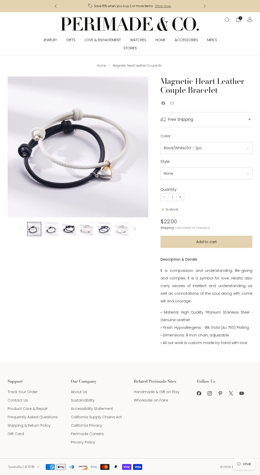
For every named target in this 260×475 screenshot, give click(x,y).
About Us (79, 391)
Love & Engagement (103, 39)
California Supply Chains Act (96, 417)
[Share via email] (172, 103)
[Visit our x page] (231, 393)
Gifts (70, 39)
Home (160, 39)
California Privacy (86, 425)
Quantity (168, 189)
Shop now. (163, 6)
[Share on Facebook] (163, 103)
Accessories (186, 39)
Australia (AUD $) (21, 466)
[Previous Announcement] (55, 6)
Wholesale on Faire (151, 400)
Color (165, 136)
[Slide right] (135, 229)
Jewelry (50, 39)
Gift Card (16, 433)
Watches (138, 39)
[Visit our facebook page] (199, 393)
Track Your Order (23, 391)
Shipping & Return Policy (29, 425)
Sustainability (83, 400)
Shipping (167, 228)
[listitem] (130, 6)
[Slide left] (21, 229)
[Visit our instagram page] (209, 393)
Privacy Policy (83, 442)
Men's (212, 39)
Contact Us (18, 400)
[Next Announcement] (204, 6)
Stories (130, 48)
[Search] (227, 19)
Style (165, 161)
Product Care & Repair (28, 408)
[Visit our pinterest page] (220, 393)
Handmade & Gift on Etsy (156, 391)
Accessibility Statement (92, 408)
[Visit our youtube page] (241, 393)
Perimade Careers (87, 433)
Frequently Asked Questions (33, 417)
